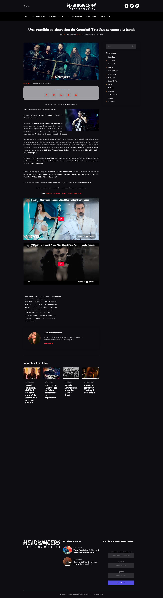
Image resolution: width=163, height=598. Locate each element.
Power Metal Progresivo (34, 310)
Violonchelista (49, 318)
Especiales (111, 77)
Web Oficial (77, 193)
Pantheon (53, 307)
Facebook (49, 193)
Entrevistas (112, 74)
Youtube (69, 193)
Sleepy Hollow (45, 313)
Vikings (37, 318)
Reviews (111, 91)
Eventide (38, 302)
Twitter (63, 193)
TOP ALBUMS (113, 94)
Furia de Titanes (51, 302)
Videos (110, 98)
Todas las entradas (71, 34)
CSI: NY (53, 299)
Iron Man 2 (29, 304)
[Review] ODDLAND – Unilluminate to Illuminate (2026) (85, 563)
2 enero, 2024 (68, 382)
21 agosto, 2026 (77, 548)
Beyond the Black (42, 296)
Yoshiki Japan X (30, 321)
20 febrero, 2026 (88, 382)
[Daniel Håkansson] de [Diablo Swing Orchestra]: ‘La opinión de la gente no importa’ (31, 394)
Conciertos (111, 60)
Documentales (113, 71)
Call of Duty (29, 299)
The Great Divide (31, 315)
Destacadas (112, 64)
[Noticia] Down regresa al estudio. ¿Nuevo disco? (71, 390)
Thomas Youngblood (48, 315)
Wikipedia (111, 101)
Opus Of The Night (40, 307)
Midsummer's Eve (51, 304)
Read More (47, 343)
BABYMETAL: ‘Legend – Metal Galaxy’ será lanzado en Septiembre (51, 391)
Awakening (29, 296)
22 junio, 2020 (49, 382)
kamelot (39, 304)
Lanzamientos (113, 81)
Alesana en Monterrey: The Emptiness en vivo (89, 389)
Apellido (121, 571)
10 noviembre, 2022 (36, 84)
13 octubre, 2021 (29, 382)
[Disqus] (38, 411)
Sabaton (49, 310)
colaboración (42, 299)
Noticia (27, 307)
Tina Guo (28, 318)
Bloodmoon (56, 296)
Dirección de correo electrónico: (121, 552)
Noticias (26, 84)
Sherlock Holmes (31, 313)
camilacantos (46, 84)
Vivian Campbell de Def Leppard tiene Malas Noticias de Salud (86, 551)
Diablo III (28, 302)
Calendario (111, 57)
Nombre (121, 562)
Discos (110, 67)
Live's (110, 84)
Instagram (56, 193)
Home (61, 34)
